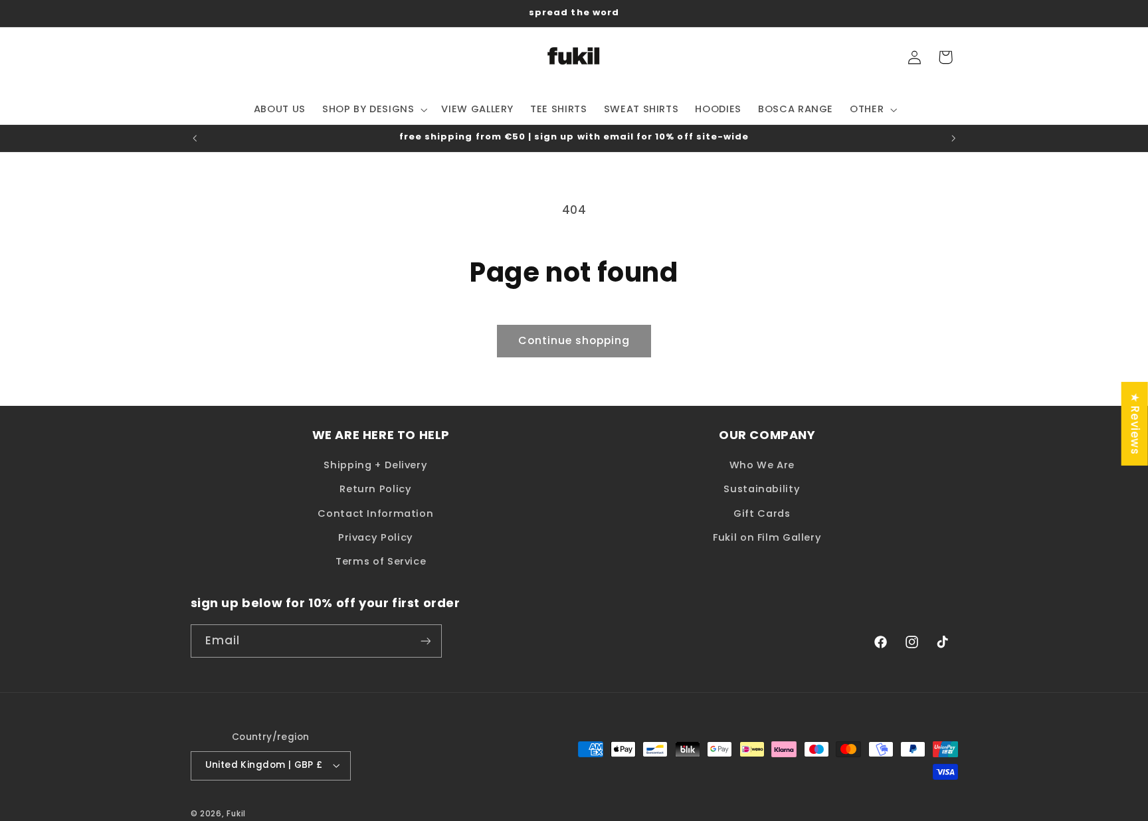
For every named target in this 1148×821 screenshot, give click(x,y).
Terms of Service (380, 561)
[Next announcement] (953, 138)
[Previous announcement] (194, 138)
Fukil (236, 813)
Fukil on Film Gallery (767, 537)
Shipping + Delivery (375, 465)
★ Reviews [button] (1135, 424)
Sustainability (761, 489)
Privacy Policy (375, 537)
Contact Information (375, 513)
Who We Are (762, 465)
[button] (373, 109)
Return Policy (375, 489)
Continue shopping (574, 340)
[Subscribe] (425, 640)
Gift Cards (761, 513)
